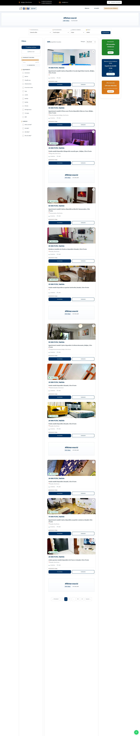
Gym (26, 91)
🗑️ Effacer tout (30, 51)
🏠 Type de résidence (57, 29)
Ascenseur (27, 73)
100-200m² (27, 132)
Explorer (110, 52)
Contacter (83, 84)
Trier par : (83, 41)
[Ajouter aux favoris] (93, 51)
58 (77, 599)
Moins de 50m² (28, 124)
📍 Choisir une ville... (34, 29)
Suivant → (88, 599)
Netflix (26, 98)
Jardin (26, 95)
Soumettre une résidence (111, 8)
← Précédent (55, 599)
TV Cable (27, 113)
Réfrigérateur (28, 109)
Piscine (26, 106)
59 (82, 599)
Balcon (26, 76)
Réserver (87, 8)
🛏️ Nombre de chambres (76, 29)
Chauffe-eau (27, 80)
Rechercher (106, 32)
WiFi (26, 117)
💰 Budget (88, 29)
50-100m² (27, 128)
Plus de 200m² (28, 135)
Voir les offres (110, 74)
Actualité (96, 8)
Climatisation (28, 84)
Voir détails (59, 84)
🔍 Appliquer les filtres (31, 47)
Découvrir (110, 91)
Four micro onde (29, 87)
